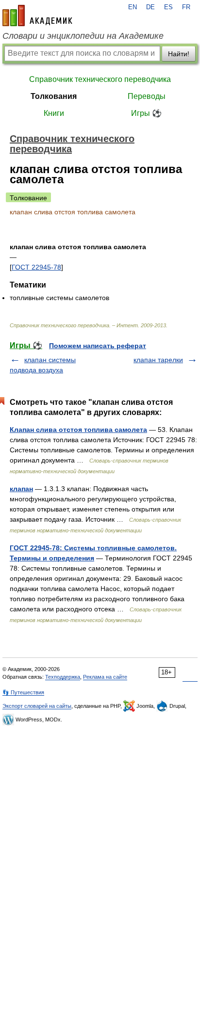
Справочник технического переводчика (100, 79)
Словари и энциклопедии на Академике (83, 36)
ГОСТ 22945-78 (36, 267)
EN (132, 7)
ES (168, 7)
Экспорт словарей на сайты (36, 706)
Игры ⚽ (146, 113)
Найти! (178, 54)
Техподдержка (62, 677)
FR (186, 7)
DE (150, 7)
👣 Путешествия (23, 692)
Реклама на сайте (105, 677)
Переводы (147, 96)
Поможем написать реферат (97, 346)
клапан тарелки (158, 360)
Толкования (54, 96)
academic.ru (37, 15)
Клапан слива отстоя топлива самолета (78, 429)
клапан (21, 489)
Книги (54, 113)
